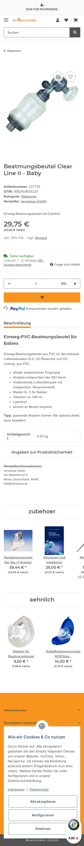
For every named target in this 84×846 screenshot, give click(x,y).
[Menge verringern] (9, 283)
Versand (41, 238)
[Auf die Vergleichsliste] (58, 77)
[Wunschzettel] (66, 20)
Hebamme (29, 196)
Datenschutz (39, 789)
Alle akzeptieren (43, 801)
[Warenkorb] (75, 20)
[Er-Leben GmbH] (24, 20)
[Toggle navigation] (6, 18)
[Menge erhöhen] (75, 283)
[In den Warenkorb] (7, 65)
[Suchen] (75, 32)
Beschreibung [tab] (17, 323)
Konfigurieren (43, 815)
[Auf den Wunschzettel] (70, 77)
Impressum (16, 789)
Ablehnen (43, 829)
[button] (57, 20)
